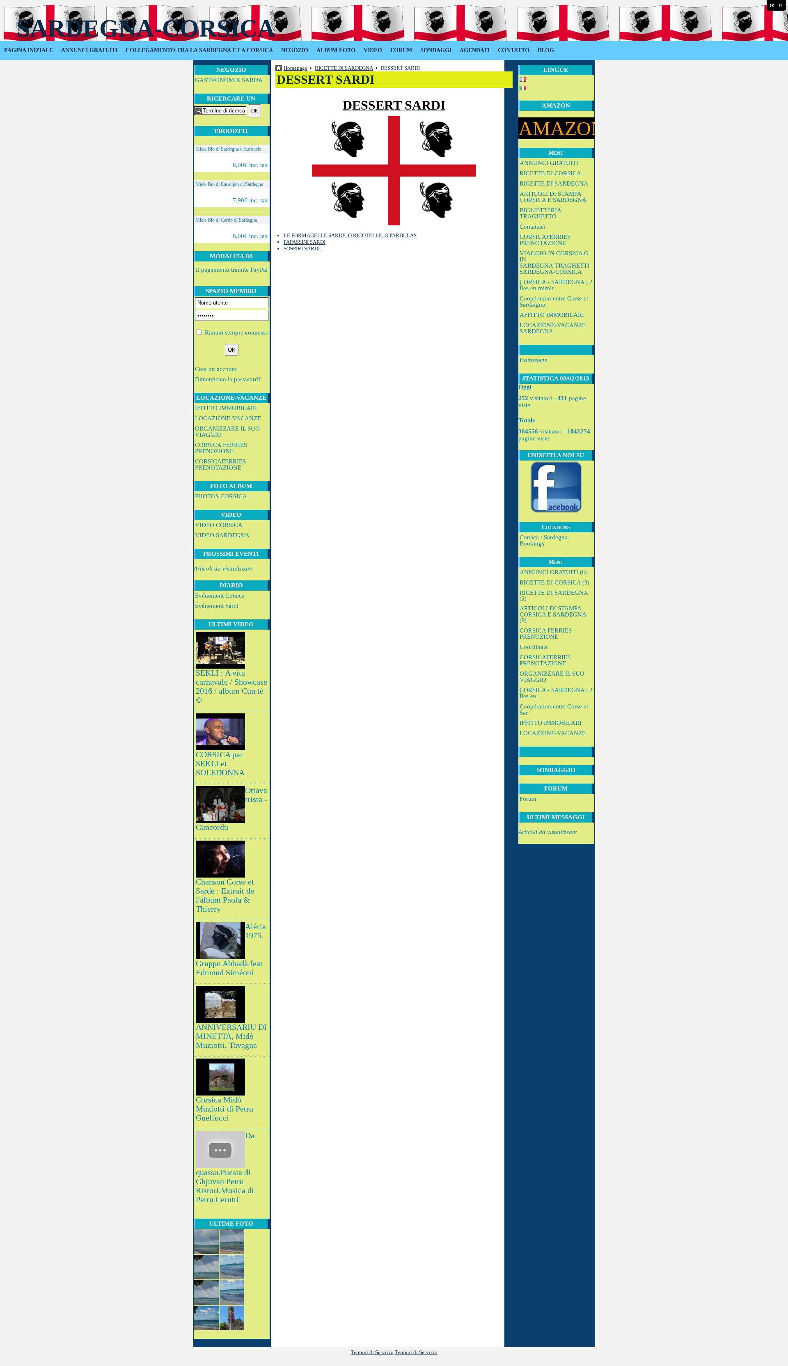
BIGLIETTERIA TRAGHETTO (540, 213)
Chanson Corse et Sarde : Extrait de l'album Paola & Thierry (225, 895)
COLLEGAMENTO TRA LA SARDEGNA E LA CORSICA (199, 50)
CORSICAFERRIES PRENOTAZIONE (220, 464)
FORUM (401, 50)
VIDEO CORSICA (219, 525)
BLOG (546, 50)
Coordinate (534, 647)
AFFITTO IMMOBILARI (552, 315)
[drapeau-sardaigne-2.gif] (394, 170)
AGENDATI (475, 50)
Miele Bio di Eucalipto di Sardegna (229, 184)
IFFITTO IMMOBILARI (226, 408)
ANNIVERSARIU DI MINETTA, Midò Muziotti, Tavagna (231, 1036)
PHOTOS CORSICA (221, 496)
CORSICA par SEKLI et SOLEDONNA (220, 763)
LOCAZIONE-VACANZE (228, 418)
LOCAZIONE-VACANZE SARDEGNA (553, 328)
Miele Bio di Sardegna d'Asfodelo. (229, 149)
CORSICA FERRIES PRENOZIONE (221, 448)
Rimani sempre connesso (237, 332)
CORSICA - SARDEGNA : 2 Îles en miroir (556, 285)
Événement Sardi (216, 606)
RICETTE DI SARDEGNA (554, 183)
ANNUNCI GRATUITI (89, 50)
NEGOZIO (294, 50)
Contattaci (532, 226)
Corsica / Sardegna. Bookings (544, 540)
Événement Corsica (220, 595)
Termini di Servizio (372, 1352)
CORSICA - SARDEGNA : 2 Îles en (556, 693)
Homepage (533, 360)
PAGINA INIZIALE (28, 50)
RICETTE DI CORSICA (550, 173)
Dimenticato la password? (228, 379)
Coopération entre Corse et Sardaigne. (554, 301)
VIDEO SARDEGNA (222, 535)
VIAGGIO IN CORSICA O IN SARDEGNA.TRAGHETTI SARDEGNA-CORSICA (554, 262)
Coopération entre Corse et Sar (554, 709)
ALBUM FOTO (335, 50)
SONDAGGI (435, 50)
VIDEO (373, 50)
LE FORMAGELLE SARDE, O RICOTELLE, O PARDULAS (350, 235)
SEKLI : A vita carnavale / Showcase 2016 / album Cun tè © (231, 686)
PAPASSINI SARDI (304, 242)
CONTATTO (513, 50)
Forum (528, 798)
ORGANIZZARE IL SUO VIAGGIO (227, 431)
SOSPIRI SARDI (302, 248)
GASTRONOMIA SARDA (229, 80)
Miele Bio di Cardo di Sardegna (226, 220)
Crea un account (216, 369)
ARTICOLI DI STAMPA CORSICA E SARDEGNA (553, 196)
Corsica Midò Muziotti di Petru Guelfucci (224, 1109)
